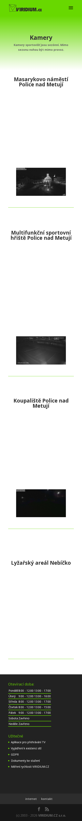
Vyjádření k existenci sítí (26, 748)
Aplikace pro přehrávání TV (28, 742)
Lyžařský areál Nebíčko (41, 562)
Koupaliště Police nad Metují (41, 403)
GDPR (15, 754)
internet (31, 799)
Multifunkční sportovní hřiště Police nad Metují (41, 235)
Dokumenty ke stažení (25, 760)
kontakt (47, 799)
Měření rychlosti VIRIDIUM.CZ (30, 766)
